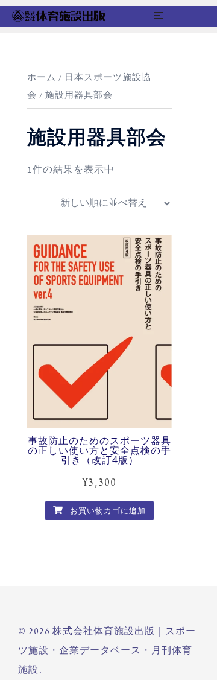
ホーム (41, 78)
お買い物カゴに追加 (107, 511)
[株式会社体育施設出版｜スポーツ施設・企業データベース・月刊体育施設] (58, 16)
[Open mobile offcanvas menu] (158, 16)
